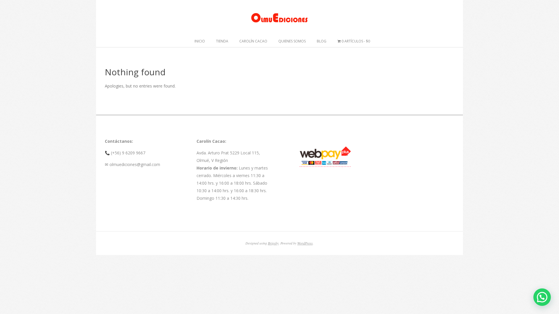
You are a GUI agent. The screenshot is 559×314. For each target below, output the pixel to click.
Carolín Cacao (253, 41)
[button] (542, 297)
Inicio (199, 41)
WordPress (305, 243)
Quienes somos (292, 41)
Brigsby (273, 243)
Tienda (222, 41)
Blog (321, 41)
